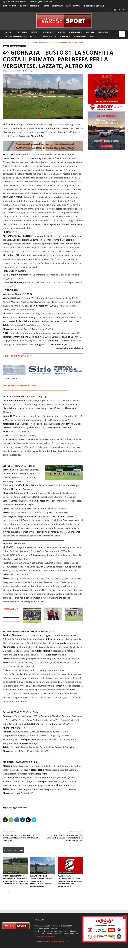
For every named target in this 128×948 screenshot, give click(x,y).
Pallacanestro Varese (15, 36)
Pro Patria (21, 32)
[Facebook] (111, 10)
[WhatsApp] (11, 819)
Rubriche (64, 36)
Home (5, 42)
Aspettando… (47, 36)
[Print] (5, 819)
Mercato (90, 32)
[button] (122, 34)
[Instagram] (115, 10)
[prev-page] (4, 891)
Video (92, 36)
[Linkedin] (22, 819)
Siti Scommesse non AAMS (93, 6)
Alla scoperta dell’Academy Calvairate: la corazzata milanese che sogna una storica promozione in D (70, 881)
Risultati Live (57, 6)
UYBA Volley (49, 32)
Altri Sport (74, 32)
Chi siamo (24, 6)
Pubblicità (50, 936)
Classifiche (103, 32)
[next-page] (8, 891)
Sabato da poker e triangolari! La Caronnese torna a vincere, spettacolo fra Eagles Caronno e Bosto (42, 881)
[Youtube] (123, 10)
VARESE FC (35, 32)
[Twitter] (119, 10)
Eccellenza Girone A (23, 42)
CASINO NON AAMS (10, 6)
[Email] (28, 819)
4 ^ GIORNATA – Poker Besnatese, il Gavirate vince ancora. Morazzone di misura (21, 838)
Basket (33, 36)
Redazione (34, 6)
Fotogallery (80, 36)
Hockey (61, 32)
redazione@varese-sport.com (55, 941)
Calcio (7, 32)
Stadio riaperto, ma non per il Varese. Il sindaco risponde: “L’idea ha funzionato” (65, 838)
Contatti (45, 6)
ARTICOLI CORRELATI (13, 850)
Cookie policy (40, 936)
